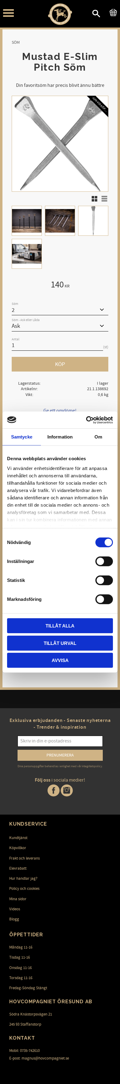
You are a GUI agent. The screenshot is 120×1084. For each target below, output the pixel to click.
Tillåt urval (60, 643)
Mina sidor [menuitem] (17, 899)
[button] (8, 13)
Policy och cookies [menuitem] (24, 888)
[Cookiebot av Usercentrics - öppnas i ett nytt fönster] (86, 420)
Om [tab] (98, 436)
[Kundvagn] (112, 11)
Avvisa (60, 660)
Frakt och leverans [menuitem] (24, 858)
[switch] (104, 561)
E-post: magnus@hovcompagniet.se (39, 1058)
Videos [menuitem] (14, 909)
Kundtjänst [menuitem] (18, 837)
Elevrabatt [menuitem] (17, 868)
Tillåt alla (60, 625)
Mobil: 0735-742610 (24, 1050)
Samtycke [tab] (21, 436)
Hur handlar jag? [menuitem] (23, 878)
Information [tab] (60, 436)
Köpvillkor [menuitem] (17, 847)
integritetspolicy (92, 766)
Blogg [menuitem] (14, 919)
